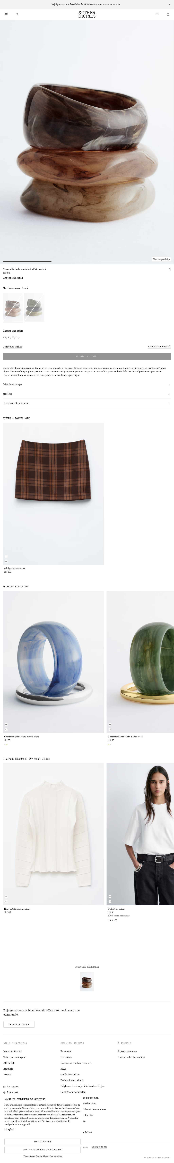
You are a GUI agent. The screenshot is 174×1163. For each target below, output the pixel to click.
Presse (7, 1074)
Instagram (13, 1086)
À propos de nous (127, 1051)
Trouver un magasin (15, 1057)
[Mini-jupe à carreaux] (53, 494)
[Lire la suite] (87, 4)
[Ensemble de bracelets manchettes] (53, 662)
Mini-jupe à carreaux (14, 568)
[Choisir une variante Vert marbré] (34, 308)
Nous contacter (12, 1051)
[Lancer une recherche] (17, 14)
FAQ (63, 1069)
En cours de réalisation (131, 1057)
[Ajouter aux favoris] (170, 269)
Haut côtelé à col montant (17, 909)
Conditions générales (72, 1092)
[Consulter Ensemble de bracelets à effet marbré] (87, 981)
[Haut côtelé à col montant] (53, 834)
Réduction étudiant (72, 1080)
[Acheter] (6, 14)
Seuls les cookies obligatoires (42, 1150)
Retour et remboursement (76, 1063)
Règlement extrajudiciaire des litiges (82, 1086)
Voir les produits (161, 259)
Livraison (66, 1057)
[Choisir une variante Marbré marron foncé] (13, 308)
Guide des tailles (12, 347)
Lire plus (8, 1129)
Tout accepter (42, 1142)
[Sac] (167, 14)
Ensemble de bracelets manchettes (21, 737)
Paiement (66, 1051)
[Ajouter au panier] (6, 556)
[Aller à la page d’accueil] (87, 14)
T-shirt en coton (116, 909)
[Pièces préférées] (157, 14)
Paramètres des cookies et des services (42, 1156)
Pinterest (12, 1092)
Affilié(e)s (9, 1063)
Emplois (8, 1069)
